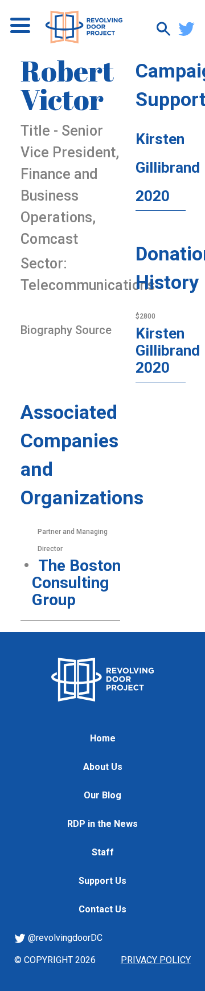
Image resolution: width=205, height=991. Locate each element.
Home (103, 738)
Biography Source (66, 330)
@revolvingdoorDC (64, 937)
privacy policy (156, 960)
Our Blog (102, 795)
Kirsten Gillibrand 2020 (168, 167)
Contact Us (102, 909)
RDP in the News (102, 823)
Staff (103, 852)
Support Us (102, 880)
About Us (102, 766)
